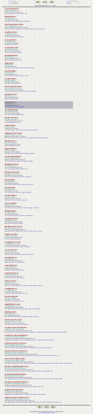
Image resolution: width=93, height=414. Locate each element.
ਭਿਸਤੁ (6, 226)
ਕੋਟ (8, 320)
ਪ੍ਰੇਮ (6, 374)
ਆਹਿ (13, 304)
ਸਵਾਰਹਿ (13, 9)
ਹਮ (10, 203)
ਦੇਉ (6, 211)
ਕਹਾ (17, 335)
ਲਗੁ (8, 32)
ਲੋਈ (14, 188)
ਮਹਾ (11, 351)
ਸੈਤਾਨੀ (13, 180)
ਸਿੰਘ (12, 48)
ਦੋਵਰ (6, 320)
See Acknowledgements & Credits (46, 412)
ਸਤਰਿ (6, 94)
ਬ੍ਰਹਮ (6, 382)
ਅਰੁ (10, 320)
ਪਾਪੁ (19, 343)
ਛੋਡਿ (6, 180)
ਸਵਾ (6, 102)
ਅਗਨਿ (8, 382)
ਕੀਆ (9, 195)
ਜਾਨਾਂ (16, 250)
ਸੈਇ (9, 94)
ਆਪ (6, 250)
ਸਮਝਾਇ (14, 79)
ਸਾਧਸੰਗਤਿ (7, 304)
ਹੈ (13, 94)
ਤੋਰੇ (16, 390)
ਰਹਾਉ (21, 24)
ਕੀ (7, 24)
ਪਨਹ (13, 219)
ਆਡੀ (18, 327)
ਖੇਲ (13, 118)
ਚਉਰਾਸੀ (7, 149)
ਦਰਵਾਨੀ (16, 343)
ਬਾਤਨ (6, 258)
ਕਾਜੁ (9, 9)
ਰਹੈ (12, 32)
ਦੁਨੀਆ (6, 188)
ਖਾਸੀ (15, 118)
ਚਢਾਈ (23, 359)
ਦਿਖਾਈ (19, 156)
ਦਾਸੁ (6, 79)
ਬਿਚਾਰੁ (12, 17)
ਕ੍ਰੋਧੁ (6, 351)
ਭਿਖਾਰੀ (14, 203)
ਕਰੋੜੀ (9, 141)
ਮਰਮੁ (12, 250)
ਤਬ (6, 9)
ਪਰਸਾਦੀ (9, 71)
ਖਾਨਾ (15, 141)
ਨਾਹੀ (10, 273)
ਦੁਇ (18, 390)
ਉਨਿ (6, 164)
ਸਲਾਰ (11, 94)
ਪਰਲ (11, 281)
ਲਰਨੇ (11, 390)
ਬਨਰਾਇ (14, 55)
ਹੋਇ (11, 211)
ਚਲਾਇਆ (23, 374)
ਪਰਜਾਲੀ (15, 382)
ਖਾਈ (6, 281)
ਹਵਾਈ (14, 374)
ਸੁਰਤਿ (11, 374)
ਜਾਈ (25, 366)
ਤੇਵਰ (12, 320)
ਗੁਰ (6, 71)
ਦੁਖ (14, 24)
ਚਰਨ (12, 273)
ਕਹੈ (11, 79)
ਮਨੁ (19, 351)
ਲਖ (10, 149)
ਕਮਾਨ (20, 359)
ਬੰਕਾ (12, 312)
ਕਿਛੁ (13, 156)
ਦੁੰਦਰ (14, 351)
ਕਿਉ (6, 312)
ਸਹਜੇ (11, 382)
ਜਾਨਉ (7, 242)
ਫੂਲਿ (6, 55)
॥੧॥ (19, 24)
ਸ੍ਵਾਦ (6, 359)
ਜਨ (6, 335)
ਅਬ (11, 296)
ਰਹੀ (8, 55)
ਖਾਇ (17, 48)
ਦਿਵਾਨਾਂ (14, 149)
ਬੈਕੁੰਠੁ (10, 242)
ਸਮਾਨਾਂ (16, 219)
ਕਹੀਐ (13, 296)
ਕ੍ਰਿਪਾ (16, 397)
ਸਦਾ (12, 203)
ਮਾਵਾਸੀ (21, 351)
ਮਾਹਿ (16, 32)
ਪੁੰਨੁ (21, 343)
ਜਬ (6, 32)
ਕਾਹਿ (16, 296)
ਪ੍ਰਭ (7, 9)
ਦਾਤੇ (8, 203)
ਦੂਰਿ (9, 133)
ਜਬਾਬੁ (8, 211)
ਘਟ (13, 366)
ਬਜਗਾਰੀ (14, 211)
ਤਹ (17, 351)
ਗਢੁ (10, 312)
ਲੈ (9, 390)
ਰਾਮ (8, 86)
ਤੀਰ (9, 366)
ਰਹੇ (11, 366)
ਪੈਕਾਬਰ (11, 102)
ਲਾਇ (15, 86)
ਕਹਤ (12, 234)
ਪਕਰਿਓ (20, 397)
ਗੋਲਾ (17, 374)
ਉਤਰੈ (14, 71)
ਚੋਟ (21, 382)
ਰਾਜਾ (24, 351)
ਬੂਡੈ (8, 63)
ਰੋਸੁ (11, 188)
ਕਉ (15, 48)
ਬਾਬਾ (6, 156)
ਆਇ (16, 9)
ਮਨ (9, 265)
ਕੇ (15, 94)
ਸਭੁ (6, 234)
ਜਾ (14, 94)
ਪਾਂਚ (6, 327)
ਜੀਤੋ (6, 63)
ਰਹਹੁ (11, 86)
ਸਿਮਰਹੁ (11, 24)
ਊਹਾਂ (16, 234)
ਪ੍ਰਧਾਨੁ (8, 351)
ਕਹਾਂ (14, 242)
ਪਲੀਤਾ (8, 374)
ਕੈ (12, 172)
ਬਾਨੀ (18, 172)
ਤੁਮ (6, 203)
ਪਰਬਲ (21, 327)
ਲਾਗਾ (14, 390)
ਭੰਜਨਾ (16, 24)
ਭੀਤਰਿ (15, 366)
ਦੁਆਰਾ (13, 289)
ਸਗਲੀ (10, 55)
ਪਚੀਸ (8, 327)
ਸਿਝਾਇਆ (24, 382)
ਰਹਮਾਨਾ (15, 226)
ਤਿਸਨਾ (6, 366)
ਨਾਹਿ (15, 40)
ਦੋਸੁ (9, 188)
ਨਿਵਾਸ (15, 273)
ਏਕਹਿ (18, 382)
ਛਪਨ (6, 118)
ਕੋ (10, 125)
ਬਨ (14, 32)
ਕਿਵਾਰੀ (8, 343)
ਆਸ (16, 265)
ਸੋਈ (14, 195)
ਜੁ (7, 110)
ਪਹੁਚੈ (15, 335)
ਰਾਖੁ (12, 226)
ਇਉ (18, 366)
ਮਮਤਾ (13, 359)
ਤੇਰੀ (11, 219)
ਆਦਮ (8, 156)
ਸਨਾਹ (8, 359)
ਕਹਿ (6, 296)
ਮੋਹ (11, 327)
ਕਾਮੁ (6, 343)
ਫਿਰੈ (12, 149)
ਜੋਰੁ (12, 335)
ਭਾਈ (14, 312)
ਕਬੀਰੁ (8, 79)
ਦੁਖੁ (11, 343)
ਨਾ (5, 242)
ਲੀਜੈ (8, 312)
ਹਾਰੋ (10, 63)
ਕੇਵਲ (6, 86)
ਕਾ (10, 250)
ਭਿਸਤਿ (9, 164)
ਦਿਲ (6, 172)
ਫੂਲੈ (11, 40)
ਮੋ (5, 125)
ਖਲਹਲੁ (8, 172)
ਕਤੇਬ (8, 180)
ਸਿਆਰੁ (9, 48)
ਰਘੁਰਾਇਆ (23, 335)
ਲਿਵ (13, 86)
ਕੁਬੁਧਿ (17, 359)
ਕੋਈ (8, 234)
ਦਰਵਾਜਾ (24, 343)
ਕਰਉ (19, 335)
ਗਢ (23, 397)
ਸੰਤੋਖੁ (8, 390)
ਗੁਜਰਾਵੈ (13, 125)
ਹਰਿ (6, 24)
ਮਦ (12, 327)
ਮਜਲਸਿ (6, 133)
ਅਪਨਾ (6, 195)
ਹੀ (13, 40)
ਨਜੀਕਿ (9, 226)
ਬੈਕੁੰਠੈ (10, 304)
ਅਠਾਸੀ (15, 110)
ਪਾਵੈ (15, 133)
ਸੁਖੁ (13, 343)
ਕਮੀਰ (8, 296)
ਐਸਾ (6, 17)
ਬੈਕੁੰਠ (11, 265)
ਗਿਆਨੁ (8, 17)
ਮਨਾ (15, 17)
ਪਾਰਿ (12, 71)
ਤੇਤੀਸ (6, 141)
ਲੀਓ (22, 366)
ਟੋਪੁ (11, 359)
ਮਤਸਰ (15, 327)
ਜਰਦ (14, 172)
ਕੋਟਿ (13, 110)
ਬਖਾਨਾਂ (13, 258)
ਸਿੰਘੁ (10, 32)
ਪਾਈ (15, 164)
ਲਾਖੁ (8, 102)
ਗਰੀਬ (7, 125)
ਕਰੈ (10, 180)
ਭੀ (7, 164)
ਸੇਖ (6, 110)
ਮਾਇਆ (24, 327)
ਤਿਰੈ (12, 63)
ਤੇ (17, 397)
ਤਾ (13, 102)
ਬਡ (12, 351)
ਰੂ (16, 172)
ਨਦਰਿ (15, 156)
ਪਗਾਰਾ (14, 281)
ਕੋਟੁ (8, 281)
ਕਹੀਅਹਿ (10, 110)
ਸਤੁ (6, 390)
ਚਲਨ (10, 234)
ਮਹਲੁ (12, 133)
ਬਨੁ (9, 40)
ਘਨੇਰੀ (12, 164)
